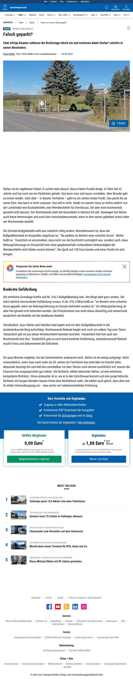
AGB (123, 621)
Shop (62, 2)
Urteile (60, 597)
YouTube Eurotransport (54, 650)
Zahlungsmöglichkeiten (115, 663)
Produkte (53, 2)
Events (41, 15)
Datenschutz (58, 624)
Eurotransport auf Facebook (27, 637)
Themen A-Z (41, 621)
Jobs (93, 15)
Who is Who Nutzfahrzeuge (19, 621)
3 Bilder (121, 123)
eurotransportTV (79, 15)
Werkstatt (32, 15)
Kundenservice (72, 2)
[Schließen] (125, 267)
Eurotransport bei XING (108, 637)
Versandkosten (93, 663)
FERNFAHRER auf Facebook (58, 637)
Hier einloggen (86, 422)
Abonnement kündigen (33, 663)
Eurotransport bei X (84, 637)
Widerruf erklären (74, 663)
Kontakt (69, 621)
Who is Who (62, 15)
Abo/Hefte (104, 15)
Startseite (36, 597)
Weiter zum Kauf (99, 459)
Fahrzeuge (8, 15)
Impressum (111, 621)
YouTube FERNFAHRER (79, 650)
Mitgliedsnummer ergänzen (34, 459)
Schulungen (69, 415)
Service (50, 15)
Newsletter (56, 621)
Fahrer (20, 15)
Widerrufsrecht (55, 663)
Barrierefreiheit (75, 624)
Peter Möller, (9, 54)
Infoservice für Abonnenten (89, 621)
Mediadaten (85, 2)
